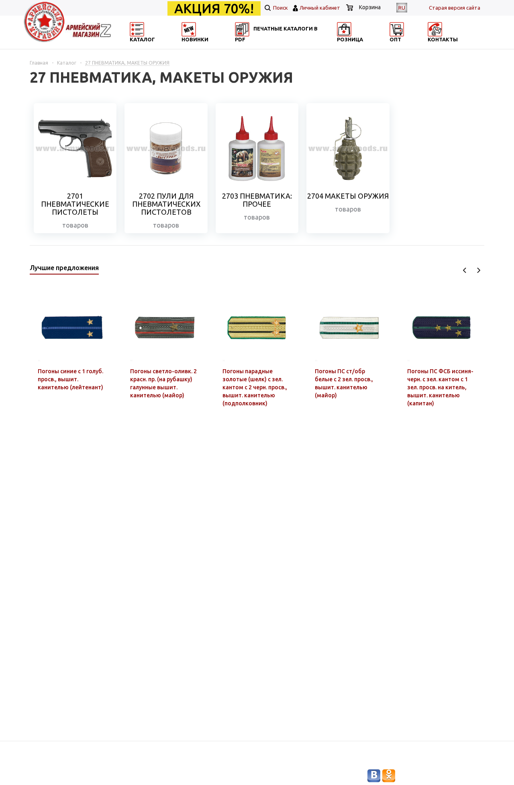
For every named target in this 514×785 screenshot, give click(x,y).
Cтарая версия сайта (454, 7)
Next (478, 270)
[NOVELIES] (215, 46)
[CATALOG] (138, 46)
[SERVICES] (293, 46)
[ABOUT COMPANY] (371, 46)
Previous (465, 270)
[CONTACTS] (449, 46)
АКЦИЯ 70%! (214, 8)
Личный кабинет (320, 7)
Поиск (280, 7)
